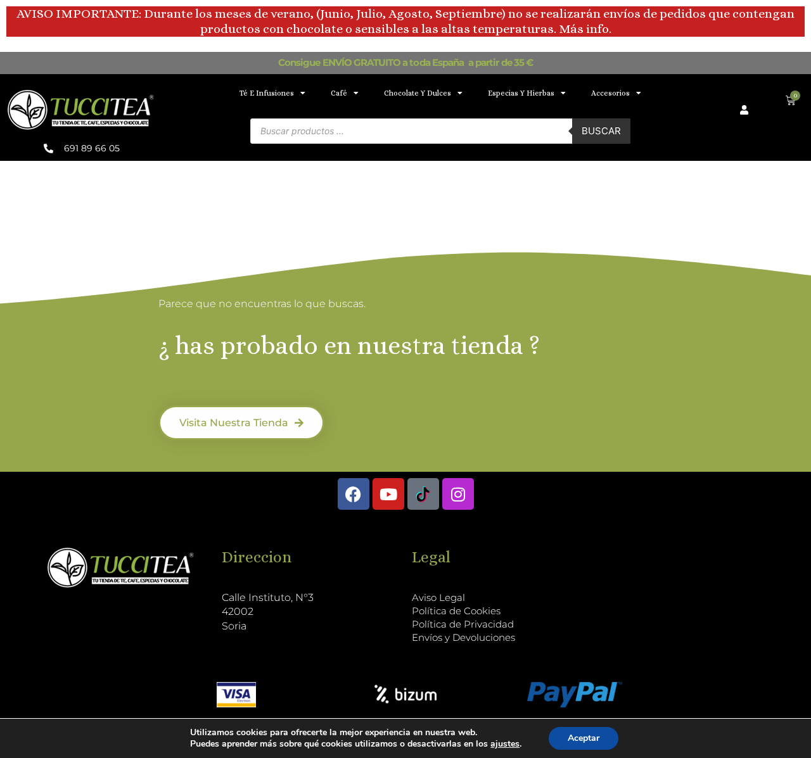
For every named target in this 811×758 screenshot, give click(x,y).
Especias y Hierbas (521, 93)
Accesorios (610, 93)
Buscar (601, 131)
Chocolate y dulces (417, 93)
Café (339, 93)
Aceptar (583, 738)
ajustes (505, 744)
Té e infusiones (266, 93)
